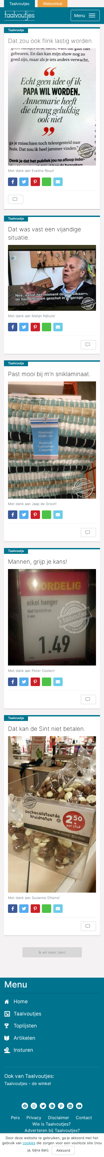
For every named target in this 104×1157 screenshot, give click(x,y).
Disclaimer (58, 1117)
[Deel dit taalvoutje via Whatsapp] (46, 182)
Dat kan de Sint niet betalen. (46, 728)
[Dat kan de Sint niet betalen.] (52, 814)
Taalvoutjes (19, 3)
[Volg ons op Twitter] (43, 1106)
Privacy (33, 1117)
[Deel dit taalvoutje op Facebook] (12, 182)
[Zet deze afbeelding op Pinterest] (35, 182)
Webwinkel (52, 3)
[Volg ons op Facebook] (25, 1106)
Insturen (23, 1050)
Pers (15, 1117)
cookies (29, 1143)
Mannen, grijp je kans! (37, 561)
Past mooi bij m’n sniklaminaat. (49, 373)
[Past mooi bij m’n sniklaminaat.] (52, 440)
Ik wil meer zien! (52, 952)
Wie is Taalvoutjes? (51, 1124)
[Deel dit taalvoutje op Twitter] (24, 182)
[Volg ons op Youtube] (79, 1106)
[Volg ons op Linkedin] (70, 1106)
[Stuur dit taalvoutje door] (58, 182)
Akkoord (63, 1150)
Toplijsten (25, 1026)
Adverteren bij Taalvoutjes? (52, 1130)
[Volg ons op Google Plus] (52, 1106)
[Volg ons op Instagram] (34, 1106)
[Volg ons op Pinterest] (61, 1106)
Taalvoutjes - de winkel (27, 1083)
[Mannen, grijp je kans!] (52, 617)
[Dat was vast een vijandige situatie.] (52, 278)
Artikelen (24, 1038)
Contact (84, 1117)
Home (21, 1001)
